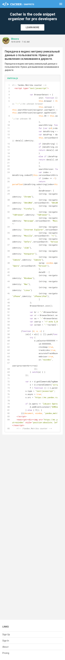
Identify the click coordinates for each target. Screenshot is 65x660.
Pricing (5, 653)
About (5, 646)
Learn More (32, 27)
